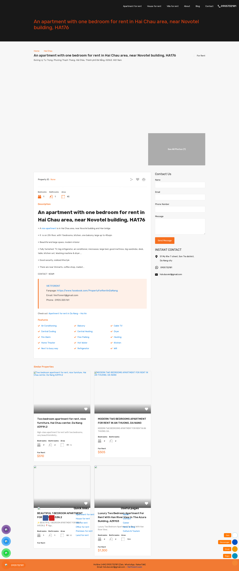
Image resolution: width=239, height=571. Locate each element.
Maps (227, 556)
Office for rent (82, 527)
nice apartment (49, 228)
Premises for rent (84, 531)
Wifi (115, 348)
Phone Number (162, 204)
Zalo (227, 535)
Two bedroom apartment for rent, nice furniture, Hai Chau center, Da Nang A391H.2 (61, 422)
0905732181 (228, 6)
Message (159, 216)
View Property (62, 405)
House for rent (154, 6)
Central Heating (85, 331)
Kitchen (117, 343)
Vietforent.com (134, 567)
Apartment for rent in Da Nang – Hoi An (68, 313)
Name (157, 180)
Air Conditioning (49, 326)
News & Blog (129, 527)
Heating (117, 337)
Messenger (224, 542)
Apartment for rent (132, 6)
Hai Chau (48, 51)
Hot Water (82, 343)
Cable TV (118, 326)
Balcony (81, 326)
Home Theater (48, 343)
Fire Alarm (46, 337)
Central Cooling (48, 331)
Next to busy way (49, 348)
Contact (209, 6)
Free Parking (83, 337)
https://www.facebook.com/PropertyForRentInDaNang (87, 290)
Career (126, 523)
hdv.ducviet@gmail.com (171, 274)
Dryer (116, 331)
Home (36, 51)
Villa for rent (173, 6)
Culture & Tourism (131, 531)
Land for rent (82, 535)
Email (157, 192)
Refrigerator (83, 348)
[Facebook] (45, 518)
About (187, 6)
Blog (198, 6)
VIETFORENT (53, 285)
